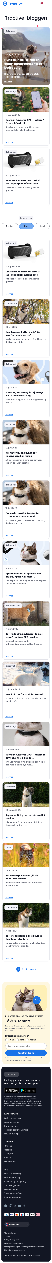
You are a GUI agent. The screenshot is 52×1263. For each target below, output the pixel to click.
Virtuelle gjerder (12, 1185)
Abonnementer (11, 1122)
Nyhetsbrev (9, 1161)
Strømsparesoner (13, 1197)
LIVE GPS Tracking (12, 1173)
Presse (7, 1157)
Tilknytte (8, 1153)
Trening (9, 226)
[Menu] (46, 3)
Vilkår (7, 1060)
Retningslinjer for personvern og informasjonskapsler (24, 1247)
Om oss (8, 1146)
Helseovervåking (12, 1177)
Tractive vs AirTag (13, 1193)
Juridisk (7, 1236)
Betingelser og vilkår (11, 1240)
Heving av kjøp (11, 1133)
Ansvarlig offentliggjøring (13, 1243)
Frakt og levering (12, 1118)
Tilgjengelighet (10, 1233)
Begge (33, 1039)
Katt (26, 226)
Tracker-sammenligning (16, 1129)
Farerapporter (11, 1189)
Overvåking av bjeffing (15, 1181)
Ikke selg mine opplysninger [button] (14, 1250)
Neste (33, 969)
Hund (42, 226)
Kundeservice (11, 1126)
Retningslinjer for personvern (20, 1060)
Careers (8, 1149)
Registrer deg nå (26, 1053)
